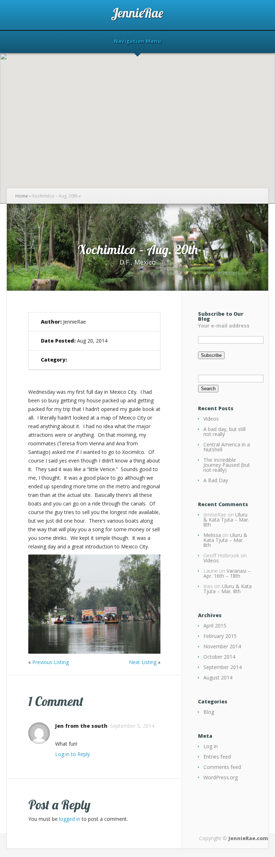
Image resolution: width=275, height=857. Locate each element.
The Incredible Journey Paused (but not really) (226, 464)
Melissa (212, 535)
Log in (210, 746)
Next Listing (142, 662)
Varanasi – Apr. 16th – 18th (227, 573)
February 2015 (220, 636)
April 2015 (214, 625)
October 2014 (219, 656)
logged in (69, 818)
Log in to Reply (72, 754)
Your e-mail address (224, 325)
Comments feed (222, 767)
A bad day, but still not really (224, 431)
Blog (208, 711)
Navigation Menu (137, 41)
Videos (211, 418)
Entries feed (217, 756)
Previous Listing (50, 662)
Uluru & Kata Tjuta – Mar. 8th (226, 519)
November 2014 (222, 646)
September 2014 (222, 667)
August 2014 (217, 677)
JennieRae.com (248, 838)
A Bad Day (215, 480)
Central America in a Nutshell (226, 447)
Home (21, 196)
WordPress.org (220, 777)
